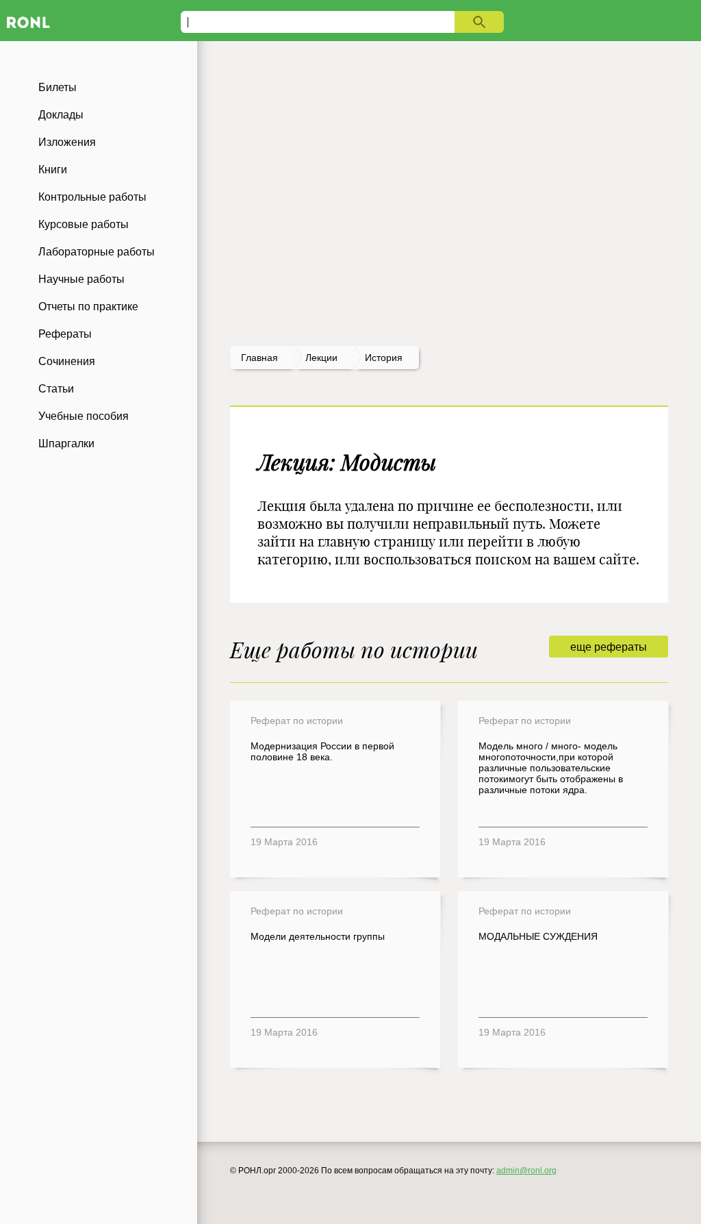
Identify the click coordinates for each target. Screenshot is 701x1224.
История (384, 357)
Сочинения (66, 361)
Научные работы (81, 279)
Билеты (57, 87)
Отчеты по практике (88, 306)
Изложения (67, 142)
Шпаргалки (66, 443)
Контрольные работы (92, 197)
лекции (321, 357)
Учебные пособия (83, 416)
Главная (259, 357)
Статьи (56, 389)
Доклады (61, 115)
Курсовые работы (83, 224)
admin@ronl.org (526, 1170)
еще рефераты (608, 647)
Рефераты (65, 334)
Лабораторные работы (96, 252)
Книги (52, 169)
